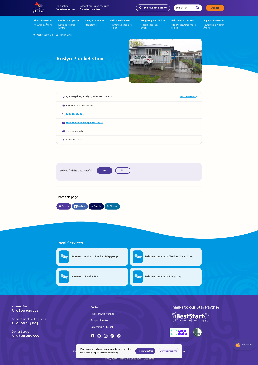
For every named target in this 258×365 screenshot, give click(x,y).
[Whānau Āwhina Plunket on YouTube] (99, 336)
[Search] (197, 8)
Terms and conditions (130, 359)
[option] (105, 170)
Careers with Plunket (102, 327)
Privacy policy (110, 359)
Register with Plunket (102, 314)
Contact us (96, 307)
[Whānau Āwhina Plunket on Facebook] (92, 336)
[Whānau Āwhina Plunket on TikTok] (119, 336)
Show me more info (168, 351)
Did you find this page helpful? (76, 171)
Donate (215, 8)
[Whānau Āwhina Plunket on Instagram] (106, 336)
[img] (190, 317)
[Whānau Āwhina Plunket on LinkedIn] (112, 336)
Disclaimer (149, 359)
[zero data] (179, 333)
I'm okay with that (145, 351)
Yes (104, 170)
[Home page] (38, 7)
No (122, 170)
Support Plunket (100, 320)
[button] (66, 7)
